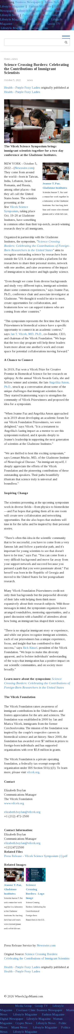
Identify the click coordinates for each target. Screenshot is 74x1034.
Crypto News (23, 1023)
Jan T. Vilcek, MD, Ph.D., (26, 334)
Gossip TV (54, 23)
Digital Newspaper (11, 1018)
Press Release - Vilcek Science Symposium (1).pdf (35, 856)
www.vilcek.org (14, 803)
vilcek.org (33, 772)
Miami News (53, 2)
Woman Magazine (55, 10)
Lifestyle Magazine (12, 6)
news (30, 80)
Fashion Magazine (40, 6)
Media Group (36, 23)
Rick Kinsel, (30, 647)
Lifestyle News (9, 15)
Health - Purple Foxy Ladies (22, 87)
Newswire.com (24, 168)
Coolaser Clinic (39, 28)
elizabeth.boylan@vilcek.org (22, 812)
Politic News (30, 15)
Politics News (36, 19)
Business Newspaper (28, 2)
